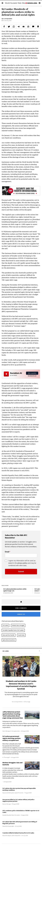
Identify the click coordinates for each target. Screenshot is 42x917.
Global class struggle (18, 625)
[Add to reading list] (38, 26)
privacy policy (22, 563)
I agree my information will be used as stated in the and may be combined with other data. (22, 563)
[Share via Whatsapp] (13, 26)
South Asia (21, 635)
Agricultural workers (9, 640)
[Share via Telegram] (18, 26)
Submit (21, 571)
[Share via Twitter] (9, 26)
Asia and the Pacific (8, 635)
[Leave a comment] (33, 26)
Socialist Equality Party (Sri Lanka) (13, 630)
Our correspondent (7, 18)
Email (7, 552)
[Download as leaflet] (28, 26)
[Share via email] (23, 26)
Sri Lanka (5, 625)
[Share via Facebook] (4, 26)
